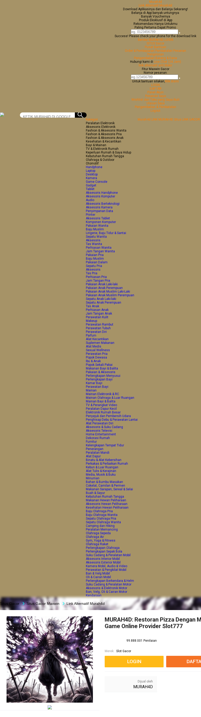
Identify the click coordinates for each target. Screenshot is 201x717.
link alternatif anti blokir (155, 65)
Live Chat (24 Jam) (167, 62)
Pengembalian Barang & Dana (155, 58)
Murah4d (155, 2)
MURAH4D (143, 686)
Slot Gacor (123, 651)
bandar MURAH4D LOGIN (155, 40)
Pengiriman (155, 54)
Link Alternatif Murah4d (155, 5)
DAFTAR (155, 88)
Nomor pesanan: (156, 73)
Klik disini (172, 81)
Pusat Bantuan (155, 47)
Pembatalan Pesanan (170, 51)
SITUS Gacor (155, 43)
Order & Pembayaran (140, 51)
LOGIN (155, 85)
